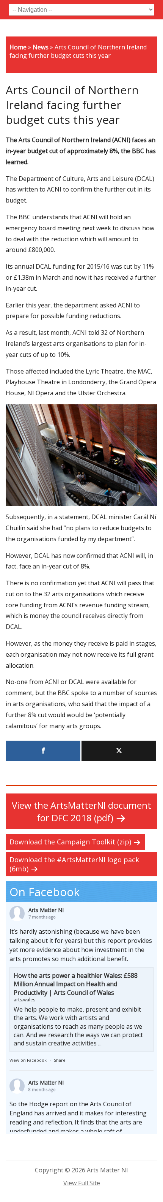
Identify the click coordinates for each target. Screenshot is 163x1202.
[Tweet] (119, 751)
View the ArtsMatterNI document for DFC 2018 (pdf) (81, 811)
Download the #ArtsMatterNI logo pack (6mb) (74, 864)
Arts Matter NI (46, 910)
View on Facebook (28, 1060)
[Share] (43, 751)
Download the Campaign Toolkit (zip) (70, 841)
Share (60, 1060)
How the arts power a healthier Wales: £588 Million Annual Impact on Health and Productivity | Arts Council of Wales (76, 984)
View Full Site (81, 1183)
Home (18, 47)
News (41, 47)
